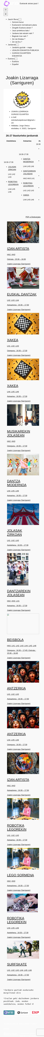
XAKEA (26, 195)
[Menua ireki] (6, 10)
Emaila (6, 1029)
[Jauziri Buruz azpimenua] (19, 19)
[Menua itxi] (6, 14)
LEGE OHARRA (32, 1036)
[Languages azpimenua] (15, 59)
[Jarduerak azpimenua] (17, 45)
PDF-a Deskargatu (33, 217)
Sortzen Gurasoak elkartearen (26, 1016)
